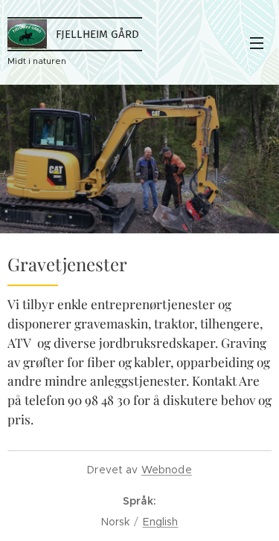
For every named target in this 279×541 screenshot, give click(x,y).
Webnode (166, 469)
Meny (257, 42)
